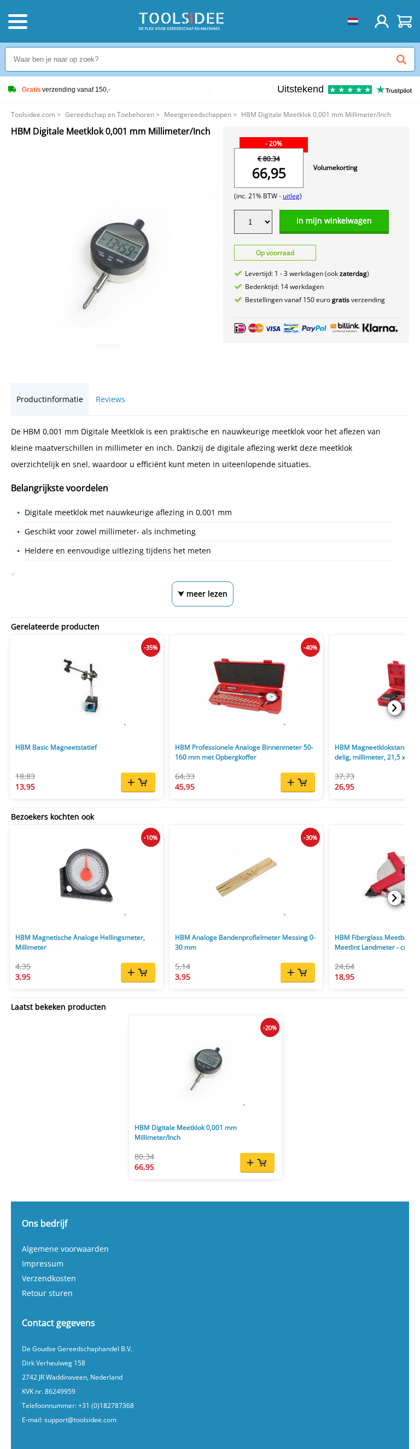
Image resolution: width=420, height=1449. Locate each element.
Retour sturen (47, 1293)
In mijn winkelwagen (334, 220)
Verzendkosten (49, 1278)
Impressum (42, 1263)
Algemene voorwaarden (65, 1249)
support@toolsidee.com (80, 1419)
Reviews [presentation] (110, 399)
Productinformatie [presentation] (49, 399)
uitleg (291, 196)
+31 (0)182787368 (106, 1405)
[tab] (50, 399)
